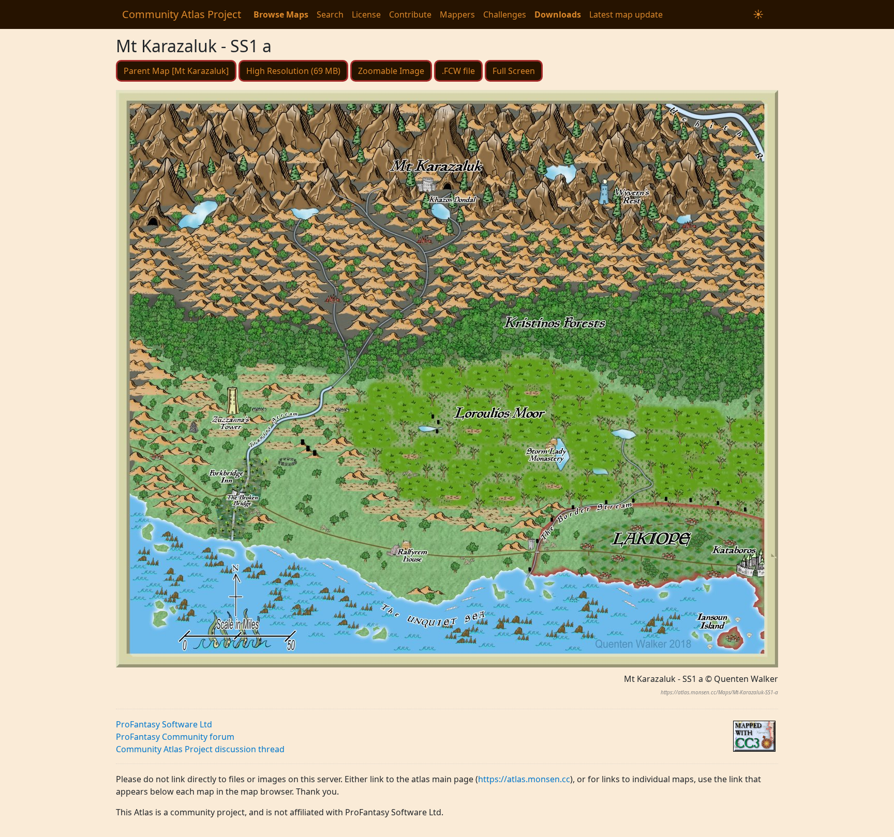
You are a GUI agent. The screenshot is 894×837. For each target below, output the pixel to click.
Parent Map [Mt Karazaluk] (176, 71)
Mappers (457, 14)
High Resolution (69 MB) (293, 71)
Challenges (504, 14)
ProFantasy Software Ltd (164, 724)
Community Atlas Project (181, 14)
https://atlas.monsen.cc (524, 779)
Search (330, 14)
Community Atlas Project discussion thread (200, 749)
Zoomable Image (391, 71)
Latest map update (626, 14)
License (366, 14)
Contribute (410, 14)
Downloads (557, 14)
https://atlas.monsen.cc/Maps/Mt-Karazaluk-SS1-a (719, 692)
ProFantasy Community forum (175, 736)
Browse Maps (281, 14)
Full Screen (514, 71)
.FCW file (458, 71)
